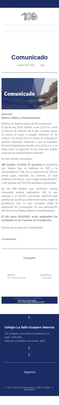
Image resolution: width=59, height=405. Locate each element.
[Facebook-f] (37, 4)
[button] (10, 4)
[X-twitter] (32, 4)
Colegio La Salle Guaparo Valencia (29, 327)
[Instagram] (27, 4)
